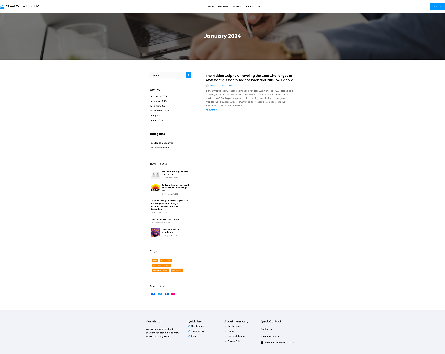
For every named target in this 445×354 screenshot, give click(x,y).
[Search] (188, 75)
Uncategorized (161, 147)
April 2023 (158, 120)
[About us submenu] (227, 6)
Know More (212, 109)
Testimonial (197, 331)
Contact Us (266, 329)
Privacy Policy (235, 341)
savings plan (177, 270)
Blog (193, 336)
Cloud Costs (166, 260)
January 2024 (160, 105)
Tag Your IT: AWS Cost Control (165, 219)
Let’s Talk (437, 6)
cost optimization (160, 270)
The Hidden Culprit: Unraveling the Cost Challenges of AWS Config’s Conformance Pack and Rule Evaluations (170, 204)
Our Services (197, 326)
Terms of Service (236, 336)
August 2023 (159, 115)
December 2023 (161, 110)
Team (231, 331)
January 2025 (160, 96)
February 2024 (160, 101)
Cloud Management (164, 142)
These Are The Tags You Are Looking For (175, 173)
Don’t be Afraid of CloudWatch (170, 231)
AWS (155, 260)
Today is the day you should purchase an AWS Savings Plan (175, 188)
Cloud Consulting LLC (22, 6)
